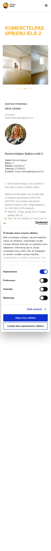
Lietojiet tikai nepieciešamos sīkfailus (25, 326)
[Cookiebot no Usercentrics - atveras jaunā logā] (36, 223)
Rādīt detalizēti (34, 309)
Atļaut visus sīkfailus (25, 318)
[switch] (44, 280)
